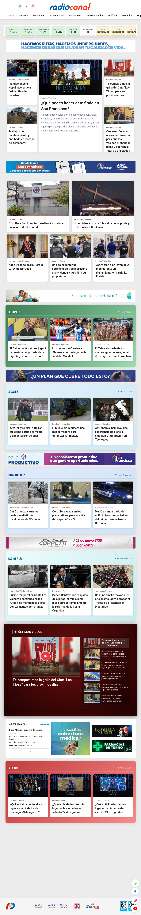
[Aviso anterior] (24, 752)
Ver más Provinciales (124, 475)
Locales (23, 15)
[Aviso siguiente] (34, 752)
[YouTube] (135, 908)
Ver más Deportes (126, 312)
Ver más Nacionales (125, 558)
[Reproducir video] (46, 656)
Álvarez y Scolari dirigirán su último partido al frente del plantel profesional (26, 431)
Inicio (11, 15)
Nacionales (75, 15)
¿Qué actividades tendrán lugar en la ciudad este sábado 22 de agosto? (68, 808)
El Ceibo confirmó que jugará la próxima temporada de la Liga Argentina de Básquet (28, 352)
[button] (105, 643)
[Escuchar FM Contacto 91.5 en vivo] (20, 6)
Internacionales (94, 15)
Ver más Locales (127, 391)
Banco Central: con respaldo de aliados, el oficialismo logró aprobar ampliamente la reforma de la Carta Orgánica (70, 602)
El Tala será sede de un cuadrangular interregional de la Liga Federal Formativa (113, 352)
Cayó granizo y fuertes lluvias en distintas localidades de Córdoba (25, 515)
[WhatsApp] (135, 883)
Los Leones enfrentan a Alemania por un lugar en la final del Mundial (69, 352)
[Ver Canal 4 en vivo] (33, 6)
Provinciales (57, 15)
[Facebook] (135, 891)
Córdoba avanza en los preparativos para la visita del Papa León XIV (68, 515)
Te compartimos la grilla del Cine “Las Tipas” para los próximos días (42, 682)
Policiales (127, 15)
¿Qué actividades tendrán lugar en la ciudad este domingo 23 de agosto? (26, 808)
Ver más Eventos (127, 768)
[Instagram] (135, 900)
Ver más (43, 724)
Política (112, 15)
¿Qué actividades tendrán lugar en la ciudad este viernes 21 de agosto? (111, 808)
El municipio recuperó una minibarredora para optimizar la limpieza (68, 431)
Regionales (39, 15)
